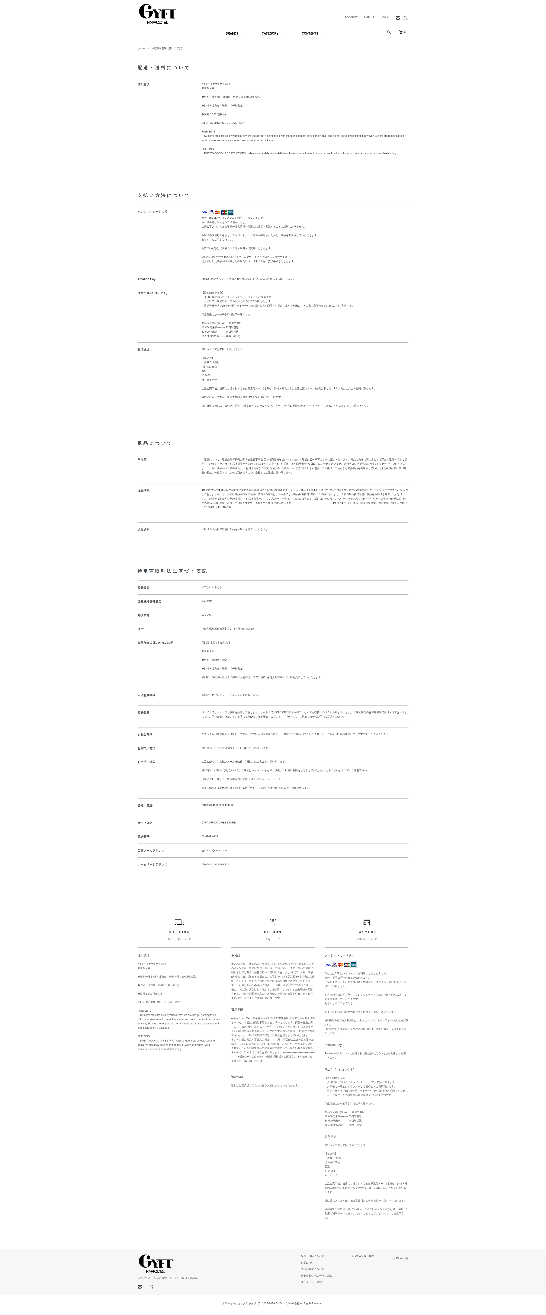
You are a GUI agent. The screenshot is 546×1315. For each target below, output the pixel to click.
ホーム (141, 48)
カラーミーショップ (233, 1303)
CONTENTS (310, 33)
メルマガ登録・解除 (362, 1256)
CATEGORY (270, 33)
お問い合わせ (400, 1258)
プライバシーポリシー (314, 1282)
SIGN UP (369, 17)
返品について (308, 1262)
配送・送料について (312, 1256)
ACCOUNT (351, 17)
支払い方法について (312, 1269)
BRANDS (232, 33)
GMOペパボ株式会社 (287, 1303)
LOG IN (385, 17)
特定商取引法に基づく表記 (316, 1275)
